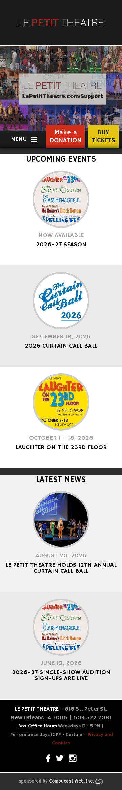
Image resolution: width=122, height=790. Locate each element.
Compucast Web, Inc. (71, 781)
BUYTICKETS (103, 137)
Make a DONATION (65, 137)
